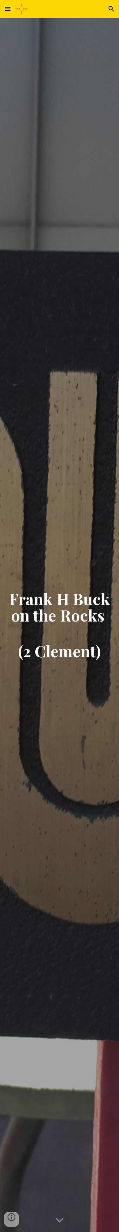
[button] (7, 8)
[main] (59, 625)
